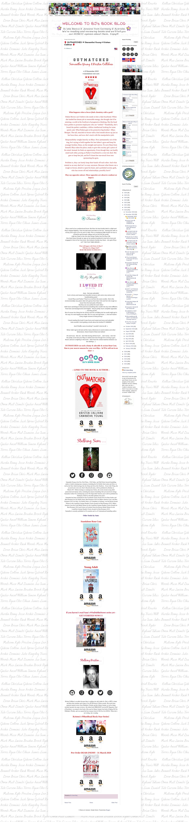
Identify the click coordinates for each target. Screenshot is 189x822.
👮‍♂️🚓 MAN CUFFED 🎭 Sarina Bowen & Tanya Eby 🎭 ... (131, 248)
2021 (125, 205)
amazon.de (96, 15)
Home (51, 15)
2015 (125, 359)
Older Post (114, 802)
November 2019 (130, 214)
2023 (125, 200)
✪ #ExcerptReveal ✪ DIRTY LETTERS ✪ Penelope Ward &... (131, 318)
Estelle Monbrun (129, 101)
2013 (125, 364)
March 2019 (129, 343)
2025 (125, 195)
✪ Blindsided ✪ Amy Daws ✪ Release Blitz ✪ (131, 227)
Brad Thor (128, 128)
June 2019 (129, 336)
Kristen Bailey (129, 155)
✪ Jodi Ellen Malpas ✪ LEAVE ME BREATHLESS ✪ (131, 303)
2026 (125, 192)
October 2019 (129, 326)
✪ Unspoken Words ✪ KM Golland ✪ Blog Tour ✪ (131, 264)
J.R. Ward (128, 135)
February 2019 (130, 346)
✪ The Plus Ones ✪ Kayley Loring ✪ (130, 322)
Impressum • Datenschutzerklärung (119, 15)
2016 (125, 356)
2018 (125, 351)
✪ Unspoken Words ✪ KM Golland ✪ (131, 307)
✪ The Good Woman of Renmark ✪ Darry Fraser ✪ (131, 259)
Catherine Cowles (130, 141)
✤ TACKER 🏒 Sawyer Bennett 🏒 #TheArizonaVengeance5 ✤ (131, 297)
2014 (125, 361)
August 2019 (129, 331)
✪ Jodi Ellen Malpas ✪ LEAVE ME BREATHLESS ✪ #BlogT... (131, 277)
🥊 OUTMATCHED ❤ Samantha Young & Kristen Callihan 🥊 (131, 242)
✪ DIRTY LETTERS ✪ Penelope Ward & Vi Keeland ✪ (131, 290)
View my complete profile (129, 372)
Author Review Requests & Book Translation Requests (68, 15)
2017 (125, 354)
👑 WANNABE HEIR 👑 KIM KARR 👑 (131, 217)
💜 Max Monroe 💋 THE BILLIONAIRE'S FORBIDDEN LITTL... (131, 270)
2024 (125, 197)
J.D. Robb (128, 148)
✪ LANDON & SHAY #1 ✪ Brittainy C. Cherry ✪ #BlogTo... (131, 312)
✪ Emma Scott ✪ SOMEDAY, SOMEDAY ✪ (130, 222)
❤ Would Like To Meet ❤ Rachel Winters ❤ (131, 237)
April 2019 (129, 341)
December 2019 (130, 212)
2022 (125, 202)
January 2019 (129, 348)
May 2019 (128, 338)
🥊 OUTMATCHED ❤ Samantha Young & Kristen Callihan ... (131, 233)
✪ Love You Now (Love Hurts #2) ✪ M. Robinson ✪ (131, 253)
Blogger (108, 810)
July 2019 (128, 333)
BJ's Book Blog (128, 370)
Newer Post (68, 802)
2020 (125, 207)
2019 (125, 210)
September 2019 (130, 329)
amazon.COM (104, 15)
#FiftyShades (88, 15)
